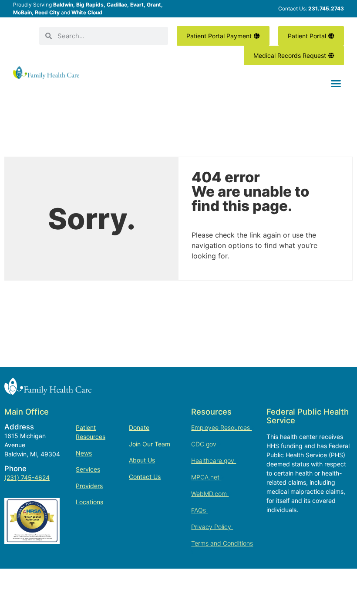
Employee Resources (221, 427)
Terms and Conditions (222, 543)
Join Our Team (149, 444)
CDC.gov (204, 444)
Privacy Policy (212, 526)
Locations (89, 502)
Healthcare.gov (213, 460)
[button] (336, 83)
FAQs (199, 510)
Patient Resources (90, 432)
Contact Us (145, 476)
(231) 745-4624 (27, 477)
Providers (89, 485)
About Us (142, 460)
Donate (139, 427)
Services (88, 469)
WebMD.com (210, 493)
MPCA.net (206, 477)
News (84, 453)
